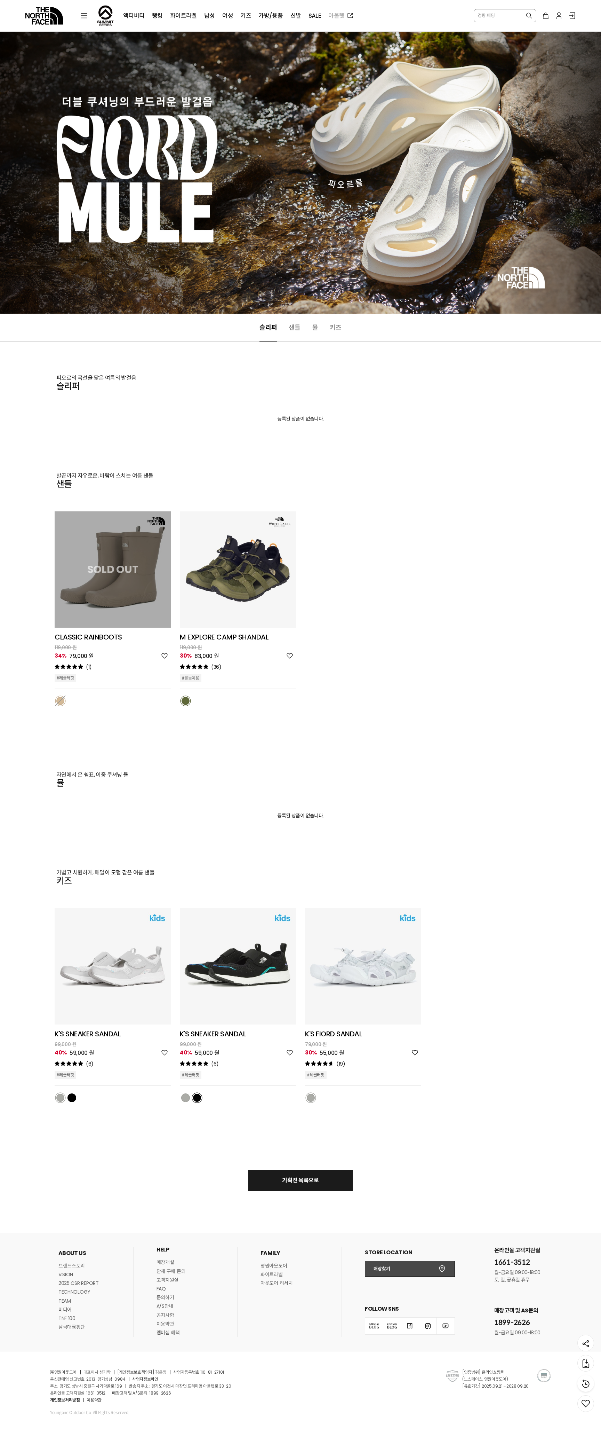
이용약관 (165, 1323)
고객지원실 (168, 1280)
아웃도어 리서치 (277, 1283)
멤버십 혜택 (168, 1332)
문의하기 (165, 1297)
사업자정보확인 (145, 1379)
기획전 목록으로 (300, 1180)
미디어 (65, 1309)
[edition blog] (392, 1326)
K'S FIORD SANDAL (333, 1034)
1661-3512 (512, 1262)
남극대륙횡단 (71, 1327)
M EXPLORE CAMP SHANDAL (224, 637)
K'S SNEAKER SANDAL (88, 1034)
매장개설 (165, 1262)
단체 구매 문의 (171, 1271)
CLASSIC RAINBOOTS (88, 637)
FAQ (161, 1288)
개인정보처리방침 (65, 1400)
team (64, 1300)
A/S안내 (165, 1306)
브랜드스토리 (71, 1265)
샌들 (294, 327)
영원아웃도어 (274, 1265)
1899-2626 (512, 1322)
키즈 (335, 327)
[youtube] (445, 1326)
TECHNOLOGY (74, 1291)
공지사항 (165, 1315)
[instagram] (427, 1326)
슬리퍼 (268, 327)
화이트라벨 (272, 1274)
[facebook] (409, 1326)
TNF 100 (66, 1318)
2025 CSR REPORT (78, 1283)
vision (65, 1274)
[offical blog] (374, 1326)
